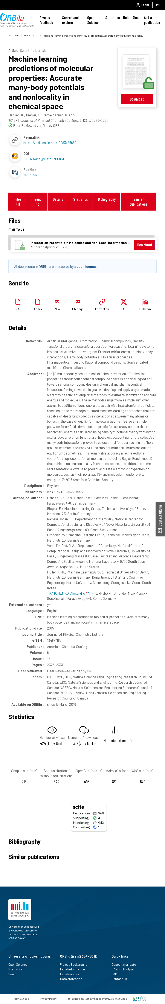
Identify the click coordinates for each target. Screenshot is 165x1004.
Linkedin (145, 309)
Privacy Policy (48, 998)
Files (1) (18, 201)
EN (157, 4)
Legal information (72, 969)
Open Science (93, 20)
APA (57, 309)
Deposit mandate (124, 964)
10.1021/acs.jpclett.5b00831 (43, 159)
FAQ (114, 974)
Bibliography (107, 199)
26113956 (30, 175)
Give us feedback (46, 20)
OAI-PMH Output (123, 969)
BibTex (37, 309)
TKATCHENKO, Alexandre (66, 593)
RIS (17, 309)
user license (86, 266)
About (137, 17)
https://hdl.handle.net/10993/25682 (49, 142)
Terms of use (21, 998)
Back (17, 35)
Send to (37, 201)
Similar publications (138, 201)
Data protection (71, 979)
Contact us (119, 979)
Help (126, 17)
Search (13, 974)
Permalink (102, 309)
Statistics (112, 17)
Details (58, 199)
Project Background (73, 964)
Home (27, 35)
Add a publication (152, 20)
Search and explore (70, 20)
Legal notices (69, 974)
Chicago (78, 309)
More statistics (115, 740)
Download (137, 99)
